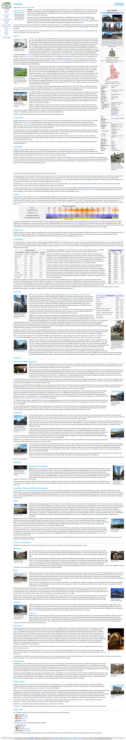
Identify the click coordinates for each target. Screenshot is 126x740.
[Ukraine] (16, 718)
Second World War (74, 86)
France (48, 375)
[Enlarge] (26, 48)
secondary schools (36, 490)
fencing (15, 529)
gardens (15, 631)
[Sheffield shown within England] (112, 72)
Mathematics (6, 27)
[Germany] (16, 716)
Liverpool (32, 562)
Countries (6, 17)
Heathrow (63, 396)
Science (6, 35)
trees (82, 30)
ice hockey (100, 533)
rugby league (35, 533)
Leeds (118, 364)
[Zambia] (16, 727)
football (85, 504)
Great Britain (31, 7)
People (6, 30)
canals (65, 400)
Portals (6, 32)
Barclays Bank (81, 294)
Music (6, 29)
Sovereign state (105, 85)
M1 (61, 364)
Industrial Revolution (84, 19)
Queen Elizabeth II (40, 699)
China (26, 715)
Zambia (23, 727)
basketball (65, 533)
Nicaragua (23, 720)
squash (22, 531)
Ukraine (25, 718)
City (106, 12)
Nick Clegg (113, 112)
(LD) (117, 112)
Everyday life (6, 20)
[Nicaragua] (16, 720)
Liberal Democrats (27, 122)
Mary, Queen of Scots (87, 62)
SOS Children (55, 737)
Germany (25, 716)
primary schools (25, 490)
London (54, 300)
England (69, 9)
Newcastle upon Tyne (36, 398)
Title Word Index (6, 37)
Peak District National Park (45, 155)
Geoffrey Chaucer (55, 60)
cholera (45, 73)
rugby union (50, 533)
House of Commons (44, 141)
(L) (117, 108)
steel (65, 17)
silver (84, 68)
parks (14, 630)
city (42, 9)
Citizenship (6, 16)
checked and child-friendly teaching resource (76, 737)
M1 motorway (74, 149)
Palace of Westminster (98, 335)
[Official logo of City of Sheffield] (112, 52)
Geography (6, 22)
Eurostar (31, 375)
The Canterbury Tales (66, 60)
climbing (78, 514)
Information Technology (6, 24)
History (6, 23)
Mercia (30, 47)
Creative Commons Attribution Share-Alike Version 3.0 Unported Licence (65, 738)
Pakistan (27, 728)
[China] (16, 715)
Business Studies (6, 14)
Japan (24, 725)
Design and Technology (6, 19)
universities (41, 468)
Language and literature (6, 26)
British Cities (25, 7)
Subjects (6, 11)
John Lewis (101, 341)
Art (6, 13)
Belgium (55, 375)
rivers (54, 30)
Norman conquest (28, 56)
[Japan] (16, 725)
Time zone (103, 135)
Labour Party (26, 124)
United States (27, 730)
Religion (6, 33)
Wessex (30, 54)
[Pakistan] (16, 728)
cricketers (62, 504)
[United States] (16, 730)
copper (91, 68)
